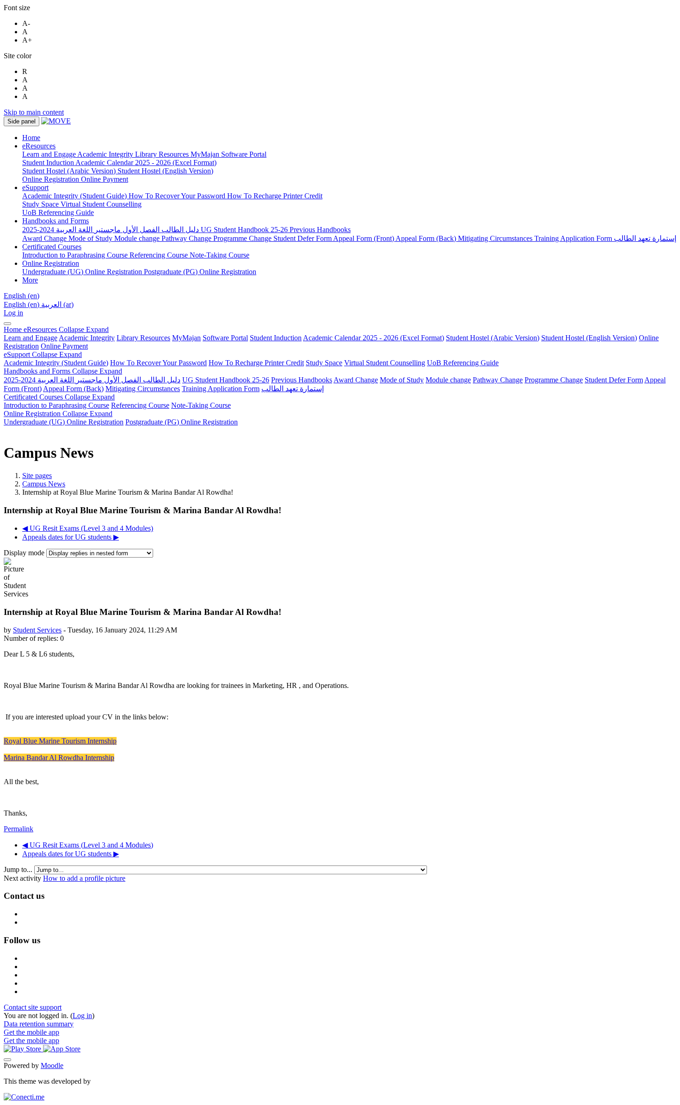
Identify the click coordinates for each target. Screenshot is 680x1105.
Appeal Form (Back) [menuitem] (427, 238)
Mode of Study (402, 380)
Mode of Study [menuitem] (91, 238)
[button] (21, 296)
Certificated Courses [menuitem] (51, 247)
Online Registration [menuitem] (51, 179)
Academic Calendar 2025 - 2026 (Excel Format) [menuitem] (145, 162)
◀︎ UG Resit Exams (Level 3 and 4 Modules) (87, 528)
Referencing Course (140, 405)
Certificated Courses (59, 397)
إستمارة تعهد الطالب (292, 389)
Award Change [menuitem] (45, 238)
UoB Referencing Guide (463, 363)
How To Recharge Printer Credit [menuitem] (274, 196)
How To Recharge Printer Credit (256, 363)
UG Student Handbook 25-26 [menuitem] (245, 229)
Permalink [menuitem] (18, 829)
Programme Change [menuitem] (243, 238)
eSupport (43, 354)
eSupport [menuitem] (35, 187)
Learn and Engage (30, 338)
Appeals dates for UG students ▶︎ (70, 537)
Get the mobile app (31, 1032)
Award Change (356, 380)
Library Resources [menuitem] (163, 154)
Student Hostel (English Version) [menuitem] (165, 171)
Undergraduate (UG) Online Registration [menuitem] (83, 272)
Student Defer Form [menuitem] (303, 238)
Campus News (43, 484)
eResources (66, 329)
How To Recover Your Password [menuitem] (178, 196)
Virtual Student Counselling (384, 363)
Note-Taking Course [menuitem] (219, 255)
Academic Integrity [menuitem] (106, 154)
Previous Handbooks (301, 380)
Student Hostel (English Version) (589, 338)
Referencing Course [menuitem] (160, 255)
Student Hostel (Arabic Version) (492, 338)
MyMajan (186, 338)
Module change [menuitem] (137, 238)
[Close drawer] (7, 323)
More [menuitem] (30, 280)
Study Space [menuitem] (41, 204)
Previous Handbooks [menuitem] (320, 229)
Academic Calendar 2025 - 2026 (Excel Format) (373, 338)
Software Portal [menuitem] (243, 154)
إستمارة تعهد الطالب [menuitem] (645, 238)
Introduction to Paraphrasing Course (56, 405)
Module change (448, 380)
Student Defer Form (614, 380)
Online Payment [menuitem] (104, 179)
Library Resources (143, 338)
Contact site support (33, 1007)
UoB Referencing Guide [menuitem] (58, 212)
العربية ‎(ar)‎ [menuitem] (57, 304)
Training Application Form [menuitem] (574, 238)
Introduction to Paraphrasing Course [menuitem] (76, 255)
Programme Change (554, 380)
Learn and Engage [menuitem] (49, 154)
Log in (13, 313)
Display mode (25, 553)
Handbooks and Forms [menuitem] (55, 221)
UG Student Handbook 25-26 (225, 380)
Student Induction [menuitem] (48, 162)
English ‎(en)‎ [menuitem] (22, 304)
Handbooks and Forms (63, 371)
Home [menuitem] (31, 137)
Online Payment (64, 346)
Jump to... (19, 869)
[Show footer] (7, 1059)
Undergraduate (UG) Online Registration (64, 422)
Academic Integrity (87, 338)
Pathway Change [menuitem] (187, 238)
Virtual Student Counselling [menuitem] (101, 204)
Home (14, 329)
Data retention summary (39, 1024)
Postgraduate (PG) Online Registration (181, 422)
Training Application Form (221, 389)
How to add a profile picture (84, 878)
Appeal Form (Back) (73, 389)
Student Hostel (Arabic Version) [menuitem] (69, 171)
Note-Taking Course (201, 405)
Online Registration (58, 413)
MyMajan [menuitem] (206, 154)
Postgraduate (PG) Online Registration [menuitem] (200, 272)
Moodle (52, 1065)
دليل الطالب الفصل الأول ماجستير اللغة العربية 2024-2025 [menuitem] (111, 229)
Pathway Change (498, 380)
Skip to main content (34, 112)
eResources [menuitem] (39, 146)
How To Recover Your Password (158, 363)
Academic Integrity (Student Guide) (56, 363)
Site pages (37, 475)
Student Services (37, 630)
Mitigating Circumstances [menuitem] (496, 238)
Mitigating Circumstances (142, 389)
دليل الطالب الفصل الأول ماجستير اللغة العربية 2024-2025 (92, 380)
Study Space (324, 363)
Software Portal (225, 338)
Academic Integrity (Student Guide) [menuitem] (75, 196)
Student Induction (276, 338)
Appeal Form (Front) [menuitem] (364, 238)
